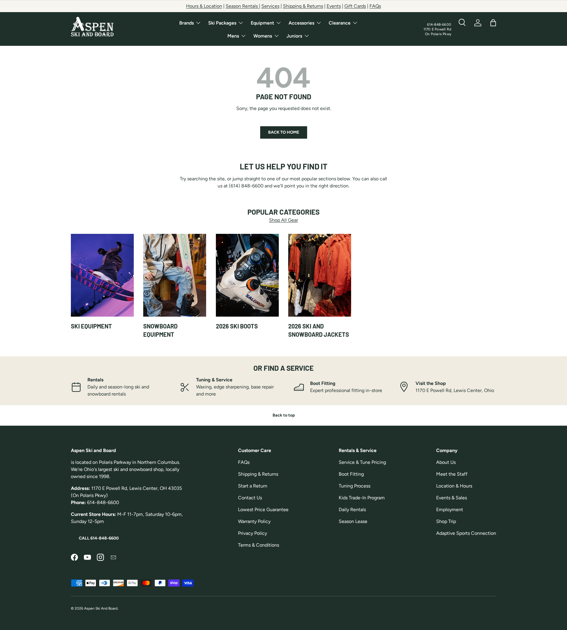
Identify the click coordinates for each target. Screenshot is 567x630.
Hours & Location (204, 6)
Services (270, 6)
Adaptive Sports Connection (466, 533)
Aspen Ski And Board (101, 608)
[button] (493, 23)
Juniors (294, 36)
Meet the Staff (451, 474)
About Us (446, 462)
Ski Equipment (91, 326)
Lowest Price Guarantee (263, 509)
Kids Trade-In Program (362, 498)
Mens (233, 36)
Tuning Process (354, 486)
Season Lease (353, 521)
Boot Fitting (351, 474)
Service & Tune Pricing (362, 462)
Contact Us (250, 498)
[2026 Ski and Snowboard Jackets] (319, 275)
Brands (186, 23)
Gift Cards (355, 6)
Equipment (262, 23)
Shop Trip (446, 521)
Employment (449, 509)
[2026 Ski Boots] (247, 275)
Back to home (283, 132)
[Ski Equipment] (102, 275)
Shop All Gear (283, 220)
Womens (262, 36)
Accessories (301, 23)
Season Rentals (242, 6)
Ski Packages (222, 23)
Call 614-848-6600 (99, 538)
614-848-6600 (439, 24)
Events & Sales (451, 498)
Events (334, 6)
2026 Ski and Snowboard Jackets (318, 330)
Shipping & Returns (303, 6)
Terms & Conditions (258, 545)
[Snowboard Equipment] (174, 275)
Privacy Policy (252, 533)
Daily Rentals (352, 509)
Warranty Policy (254, 521)
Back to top (284, 415)
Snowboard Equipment (160, 330)
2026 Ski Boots (237, 326)
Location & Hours (454, 486)
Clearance (340, 23)
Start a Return (252, 486)
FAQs (375, 6)
